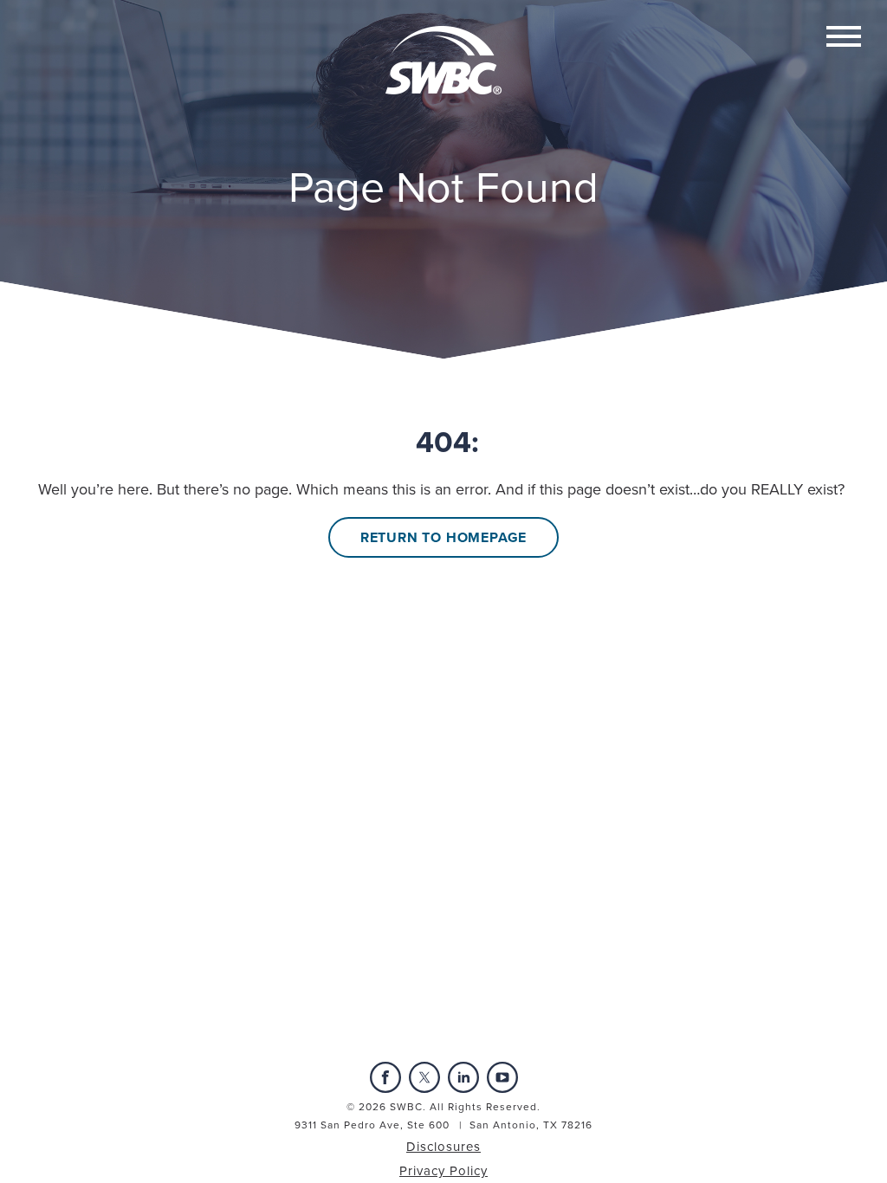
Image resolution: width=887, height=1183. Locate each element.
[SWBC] (443, 45)
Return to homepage (443, 537)
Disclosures (443, 1146)
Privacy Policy (443, 1171)
